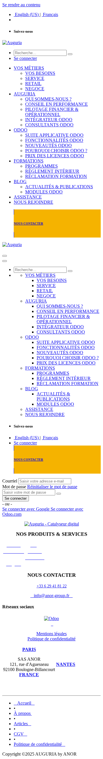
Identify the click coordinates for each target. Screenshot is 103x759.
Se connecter (25, 58)
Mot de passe (14, 486)
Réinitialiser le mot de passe (52, 486)
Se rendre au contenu (21, 4)
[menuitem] (27, 14)
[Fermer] (4, 261)
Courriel (9, 480)
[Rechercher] (70, 54)
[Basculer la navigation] (4, 256)
